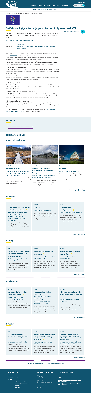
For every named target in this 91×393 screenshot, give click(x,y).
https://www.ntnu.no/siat (20, 377)
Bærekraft (33, 5)
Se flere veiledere (79, 234)
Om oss (80, 2)
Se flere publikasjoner (78, 317)
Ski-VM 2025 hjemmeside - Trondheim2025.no (19, 126)
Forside (8, 13)
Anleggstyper (41, 5)
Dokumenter (64, 5)
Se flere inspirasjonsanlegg (77, 190)
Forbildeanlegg (51, 5)
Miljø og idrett (21, 44)
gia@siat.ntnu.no (18, 375)
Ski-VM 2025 (13, 55)
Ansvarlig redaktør (62, 374)
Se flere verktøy (80, 274)
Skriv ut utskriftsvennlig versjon (72, 31)
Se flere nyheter (80, 357)
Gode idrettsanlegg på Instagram (55, 363)
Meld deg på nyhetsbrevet (36, 363)
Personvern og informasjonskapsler (65, 372)
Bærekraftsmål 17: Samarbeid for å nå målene (29, 46)
